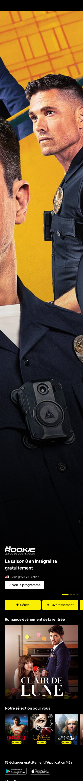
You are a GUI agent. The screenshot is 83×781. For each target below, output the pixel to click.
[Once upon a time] (41, 729)
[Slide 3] (74, 594)
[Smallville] (16, 729)
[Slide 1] (65, 594)
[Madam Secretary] (66, 729)
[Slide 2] (71, 594)
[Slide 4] (77, 594)
